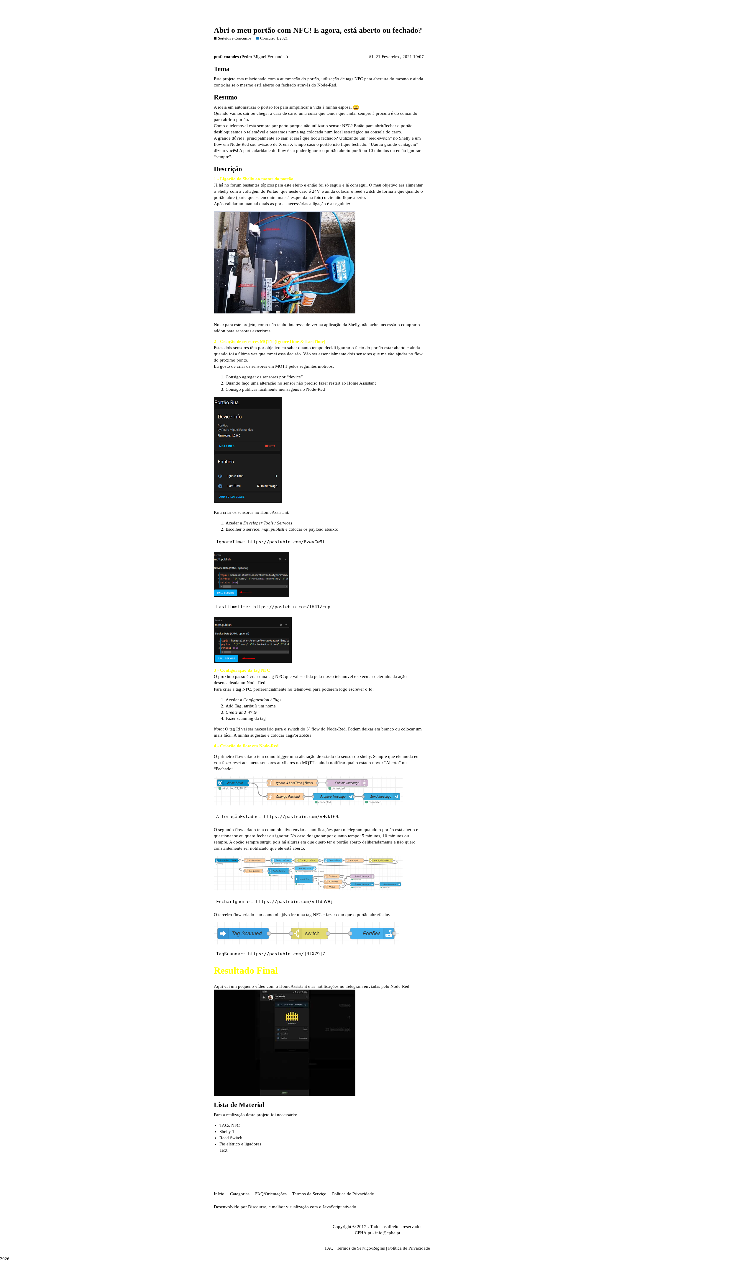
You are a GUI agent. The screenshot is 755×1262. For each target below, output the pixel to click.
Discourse (257, 1206)
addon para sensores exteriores (242, 330)
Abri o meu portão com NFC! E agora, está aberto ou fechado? (318, 30)
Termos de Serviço (309, 1193)
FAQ (329, 1248)
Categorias (240, 1193)
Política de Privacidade (353, 1193)
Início (219, 1193)
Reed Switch (230, 1137)
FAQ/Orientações (271, 1193)
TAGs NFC (229, 1125)
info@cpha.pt (387, 1232)
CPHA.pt (363, 1232)
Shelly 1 (226, 1131)
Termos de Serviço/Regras (361, 1248)
